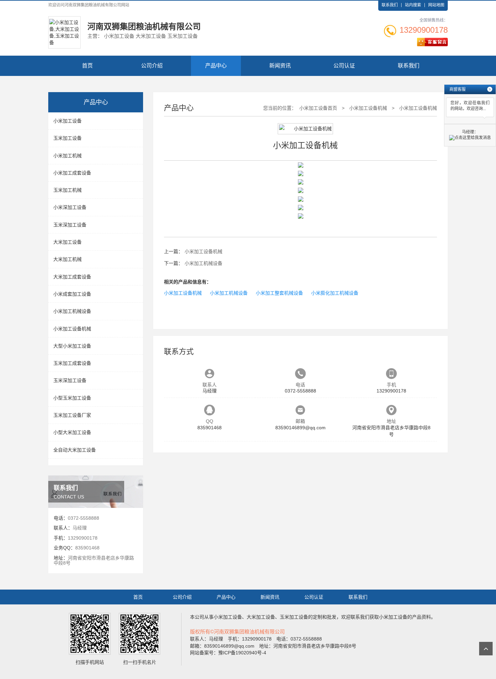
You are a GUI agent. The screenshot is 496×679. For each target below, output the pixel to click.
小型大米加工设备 (72, 432)
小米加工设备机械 (72, 328)
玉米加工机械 (67, 190)
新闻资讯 (280, 66)
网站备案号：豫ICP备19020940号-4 (228, 652)
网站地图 (436, 5)
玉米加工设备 (67, 138)
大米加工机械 (67, 259)
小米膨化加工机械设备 (334, 293)
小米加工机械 (67, 155)
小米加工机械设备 (72, 311)
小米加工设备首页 (318, 108)
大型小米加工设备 (72, 346)
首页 (87, 66)
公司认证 (344, 66)
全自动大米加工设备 (74, 450)
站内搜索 (413, 5)
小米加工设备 (67, 121)
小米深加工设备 (69, 207)
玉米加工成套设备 (72, 363)
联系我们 (390, 5)
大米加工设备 (67, 242)
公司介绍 (152, 66)
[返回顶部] (486, 648)
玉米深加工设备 (69, 224)
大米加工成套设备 (72, 276)
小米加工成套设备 (72, 172)
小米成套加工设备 (72, 294)
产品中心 (216, 66)
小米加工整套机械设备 (279, 293)
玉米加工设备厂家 (72, 415)
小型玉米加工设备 (72, 398)
